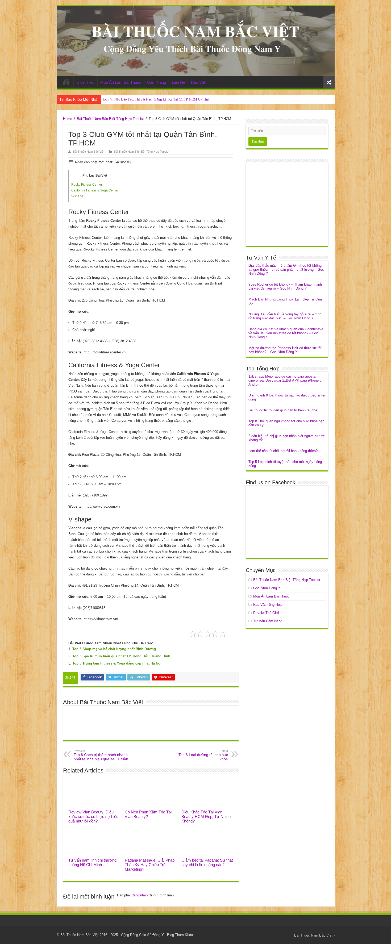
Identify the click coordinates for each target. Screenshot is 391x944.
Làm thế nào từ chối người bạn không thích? (283, 451)
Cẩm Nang (156, 82)
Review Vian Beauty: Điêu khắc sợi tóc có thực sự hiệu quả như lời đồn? (93, 816)
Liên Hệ (178, 82)
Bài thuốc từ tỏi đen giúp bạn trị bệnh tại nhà (282, 410)
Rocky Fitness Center (86, 184)
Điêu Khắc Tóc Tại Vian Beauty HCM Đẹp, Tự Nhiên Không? (206, 816)
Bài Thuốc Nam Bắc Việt (88, 151)
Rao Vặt (198, 82)
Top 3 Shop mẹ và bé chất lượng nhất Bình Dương (114, 649)
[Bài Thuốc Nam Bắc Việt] (196, 41)
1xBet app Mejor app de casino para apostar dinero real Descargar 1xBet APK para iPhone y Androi (285, 380)
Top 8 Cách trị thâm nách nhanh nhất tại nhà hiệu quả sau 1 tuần (101, 755)
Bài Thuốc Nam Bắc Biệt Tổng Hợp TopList (110, 119)
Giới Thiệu (85, 82)
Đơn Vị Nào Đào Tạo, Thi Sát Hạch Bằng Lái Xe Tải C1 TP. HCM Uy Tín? (156, 99)
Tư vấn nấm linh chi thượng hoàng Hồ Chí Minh (92, 862)
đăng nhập (140, 895)
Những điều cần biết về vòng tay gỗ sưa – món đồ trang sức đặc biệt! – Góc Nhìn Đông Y (284, 316)
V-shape (77, 196)
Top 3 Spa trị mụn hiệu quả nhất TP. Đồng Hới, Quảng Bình (121, 656)
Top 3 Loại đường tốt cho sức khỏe (203, 755)
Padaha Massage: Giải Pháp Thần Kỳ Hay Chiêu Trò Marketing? (149, 864)
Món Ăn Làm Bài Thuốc (120, 82)
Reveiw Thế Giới (266, 613)
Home (66, 81)
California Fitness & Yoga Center (94, 190)
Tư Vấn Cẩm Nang (267, 621)
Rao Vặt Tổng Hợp (267, 605)
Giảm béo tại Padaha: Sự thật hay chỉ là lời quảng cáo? (207, 862)
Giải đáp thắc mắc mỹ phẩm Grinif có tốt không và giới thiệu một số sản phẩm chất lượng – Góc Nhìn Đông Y (286, 269)
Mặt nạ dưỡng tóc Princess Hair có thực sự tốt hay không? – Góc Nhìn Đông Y (285, 350)
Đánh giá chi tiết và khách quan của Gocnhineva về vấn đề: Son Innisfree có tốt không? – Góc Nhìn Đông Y (285, 333)
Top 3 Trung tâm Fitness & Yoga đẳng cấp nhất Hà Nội (116, 663)
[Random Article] (329, 82)
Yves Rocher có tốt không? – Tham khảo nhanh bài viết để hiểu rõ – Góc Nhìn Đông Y (285, 286)
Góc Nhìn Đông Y (266, 588)
